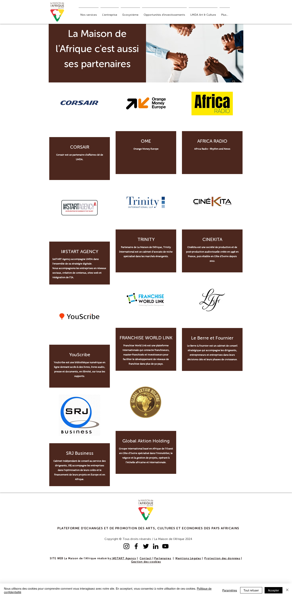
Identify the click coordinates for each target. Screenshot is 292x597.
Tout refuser (251, 590)
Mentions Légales (188, 558)
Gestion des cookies (146, 562)
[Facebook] (136, 546)
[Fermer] (287, 590)
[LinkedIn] (156, 546)
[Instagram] (126, 546)
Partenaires (162, 558)
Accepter (273, 590)
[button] (89, 13)
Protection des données (222, 558)
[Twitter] (146, 546)
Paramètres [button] (229, 590)
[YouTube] (165, 546)
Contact (146, 558)
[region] (79, 132)
